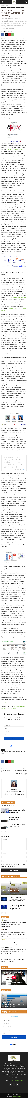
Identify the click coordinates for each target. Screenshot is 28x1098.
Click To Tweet (19, 469)
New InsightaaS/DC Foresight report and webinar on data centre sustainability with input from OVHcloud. (14, 462)
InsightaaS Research (10, 7)
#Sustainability (5, 751)
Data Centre (7, 5)
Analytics (5, 930)
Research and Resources (19, 7)
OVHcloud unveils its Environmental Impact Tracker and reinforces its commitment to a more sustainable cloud (13, 924)
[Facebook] (2, 34)
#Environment (18, 749)
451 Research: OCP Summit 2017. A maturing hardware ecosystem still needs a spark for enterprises (17, 899)
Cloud (5, 920)
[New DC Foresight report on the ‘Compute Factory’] (14, 887)
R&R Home (23, 751)
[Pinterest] (9, 34)
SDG (3, 753)
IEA (11, 387)
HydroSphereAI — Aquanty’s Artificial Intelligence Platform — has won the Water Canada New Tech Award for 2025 (13, 934)
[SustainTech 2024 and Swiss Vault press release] (5, 826)
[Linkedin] (10, 1084)
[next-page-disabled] (5, 913)
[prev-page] (2, 831)
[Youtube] (17, 1084)
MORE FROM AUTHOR (8, 805)
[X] (6, 34)
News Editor (4, 893)
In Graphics (6, 990)
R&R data (18, 751)
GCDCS (12, 303)
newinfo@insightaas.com (17, 1080)
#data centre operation (10, 749)
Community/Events (9, 957)
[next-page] (5, 831)
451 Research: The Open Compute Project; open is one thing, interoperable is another (17, 907)
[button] (2, 2)
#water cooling (12, 751)
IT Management (7, 947)
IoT (6, 939)
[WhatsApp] (12, 34)
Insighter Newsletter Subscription (10, 1011)
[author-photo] (14, 787)
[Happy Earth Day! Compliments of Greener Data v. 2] (5, 819)
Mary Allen (5, 31)
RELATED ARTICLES (8, 802)
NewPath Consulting (17, 1096)
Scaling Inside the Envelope (5, 771)
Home (2, 5)
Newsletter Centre (14, 1016)
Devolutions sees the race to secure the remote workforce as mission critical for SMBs (20, 773)
